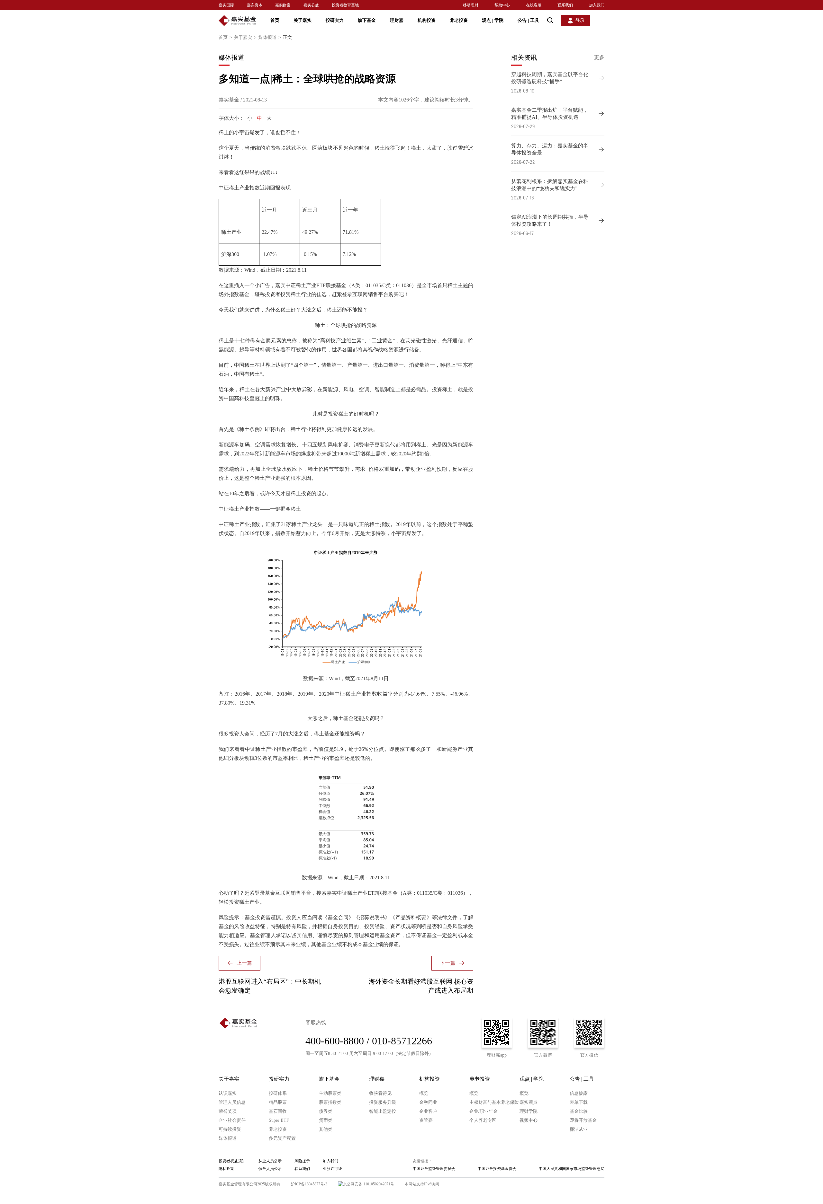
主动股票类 (330, 1093)
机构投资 (427, 20)
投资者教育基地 (345, 5)
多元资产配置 (282, 1138)
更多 (599, 57)
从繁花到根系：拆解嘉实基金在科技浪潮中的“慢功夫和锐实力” (549, 185)
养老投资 (459, 20)
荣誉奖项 (228, 1111)
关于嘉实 (303, 20)
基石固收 (278, 1111)
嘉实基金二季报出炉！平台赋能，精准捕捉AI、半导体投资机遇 (549, 113)
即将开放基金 (583, 1120)
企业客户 (428, 1111)
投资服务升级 (382, 1102)
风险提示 (302, 1161)
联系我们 (565, 5)
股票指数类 (330, 1102)
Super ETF (279, 1120)
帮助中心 (502, 5)
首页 (274, 20)
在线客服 (533, 5)
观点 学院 (492, 20)
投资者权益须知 (232, 1161)
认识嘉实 (228, 1093)
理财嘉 (396, 20)
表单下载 (579, 1102)
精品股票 (278, 1102)
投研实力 (335, 20)
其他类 (325, 1129)
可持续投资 (230, 1129)
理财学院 (529, 1111)
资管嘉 (426, 1120)
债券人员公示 (270, 1168)
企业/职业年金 (483, 1111)
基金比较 (579, 1111)
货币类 (325, 1120)
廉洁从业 (579, 1129)
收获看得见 (380, 1093)
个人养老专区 (482, 1120)
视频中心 (529, 1120)
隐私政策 (226, 1168)
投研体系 (278, 1093)
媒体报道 (269, 37)
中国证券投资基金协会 (497, 1168)
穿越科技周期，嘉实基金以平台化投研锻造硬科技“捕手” (549, 78)
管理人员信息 (232, 1102)
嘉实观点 (529, 1102)
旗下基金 (367, 20)
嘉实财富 (283, 5)
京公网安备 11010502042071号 (368, 1184)
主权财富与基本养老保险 (494, 1102)
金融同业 (428, 1102)
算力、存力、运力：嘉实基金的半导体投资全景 (549, 149)
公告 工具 (528, 20)
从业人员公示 (270, 1161)
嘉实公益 (311, 5)
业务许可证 (332, 1168)
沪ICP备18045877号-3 (309, 1184)
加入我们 (596, 5)
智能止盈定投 (382, 1111)
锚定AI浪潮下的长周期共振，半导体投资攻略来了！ (550, 220)
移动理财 (470, 5)
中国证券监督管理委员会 (434, 1168)
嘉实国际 (226, 5)
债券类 (325, 1111)
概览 (423, 1093)
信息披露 (579, 1093)
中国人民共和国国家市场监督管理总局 (571, 1168)
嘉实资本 (254, 5)
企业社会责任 (232, 1120)
